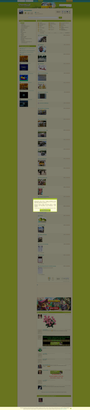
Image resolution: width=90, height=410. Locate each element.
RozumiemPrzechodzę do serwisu (45, 210)
